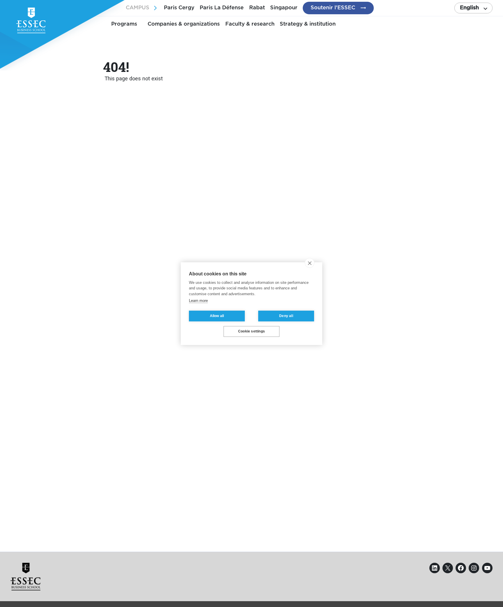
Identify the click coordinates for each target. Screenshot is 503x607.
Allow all (217, 316)
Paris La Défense (222, 7)
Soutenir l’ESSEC (333, 7)
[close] (309, 263)
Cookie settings (251, 331)
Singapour (283, 7)
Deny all (286, 316)
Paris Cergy (179, 7)
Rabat (257, 7)
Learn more (198, 300)
